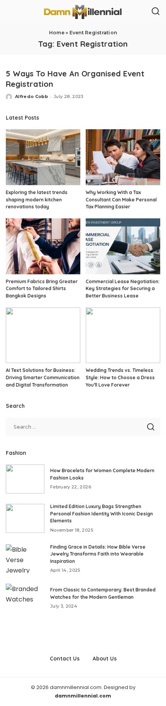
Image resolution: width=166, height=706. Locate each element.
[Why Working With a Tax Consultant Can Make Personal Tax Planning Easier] (123, 157)
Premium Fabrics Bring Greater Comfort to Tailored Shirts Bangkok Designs (42, 289)
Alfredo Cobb (31, 96)
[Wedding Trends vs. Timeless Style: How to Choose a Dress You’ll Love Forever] (123, 335)
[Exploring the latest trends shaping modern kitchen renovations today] (43, 157)
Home (56, 32)
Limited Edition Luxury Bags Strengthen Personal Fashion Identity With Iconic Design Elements (101, 513)
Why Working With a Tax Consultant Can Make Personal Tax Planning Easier (121, 199)
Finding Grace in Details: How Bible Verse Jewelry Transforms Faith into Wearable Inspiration (98, 554)
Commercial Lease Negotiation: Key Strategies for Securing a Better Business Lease (122, 289)
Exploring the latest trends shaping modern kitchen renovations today (37, 199)
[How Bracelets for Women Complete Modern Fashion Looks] (25, 478)
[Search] (155, 11)
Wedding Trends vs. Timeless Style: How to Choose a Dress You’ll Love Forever (120, 377)
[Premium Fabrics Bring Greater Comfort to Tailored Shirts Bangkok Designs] (43, 246)
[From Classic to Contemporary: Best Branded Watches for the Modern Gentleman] (25, 598)
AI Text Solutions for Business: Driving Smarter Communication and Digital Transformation (43, 377)
